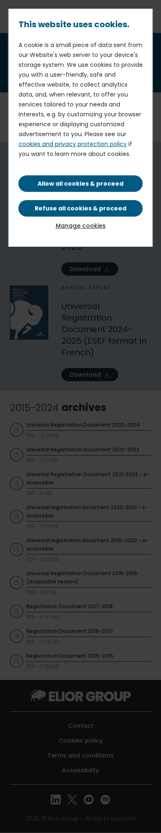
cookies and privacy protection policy (73, 144)
